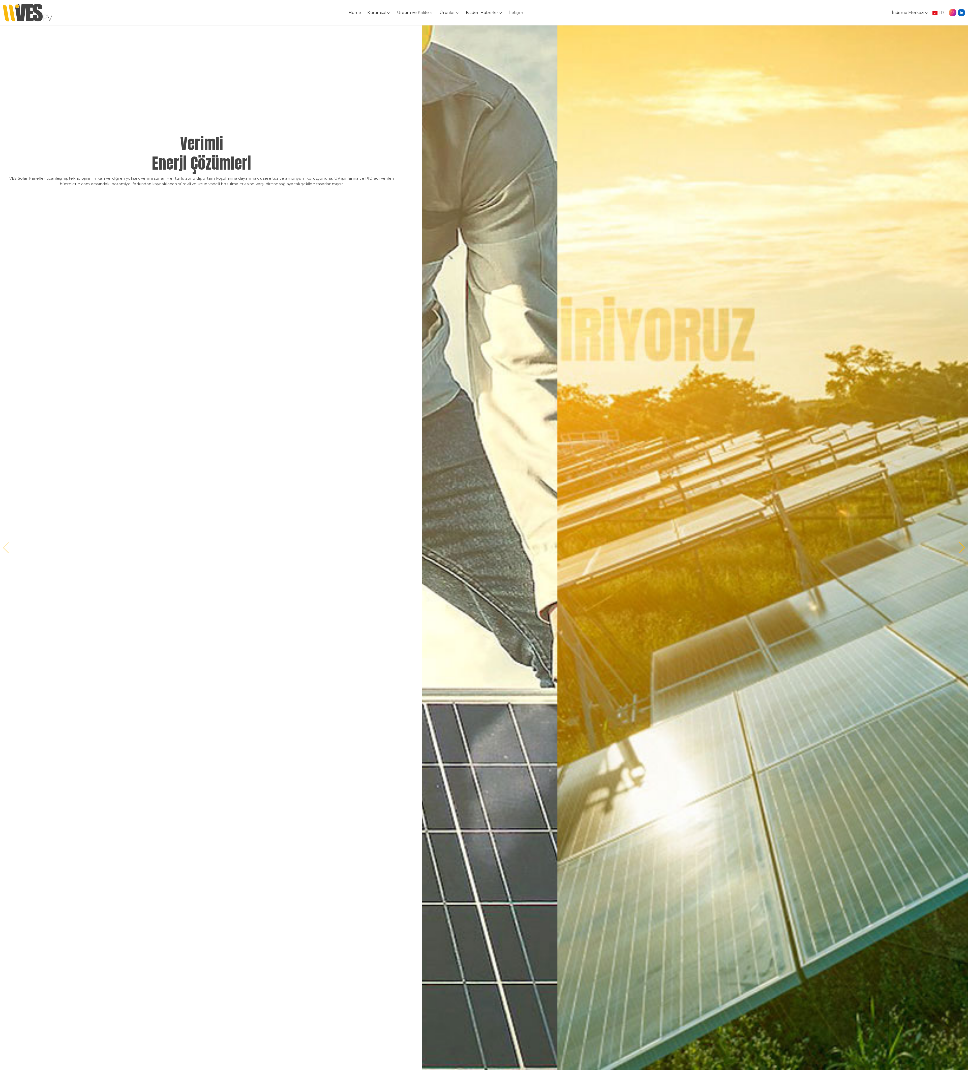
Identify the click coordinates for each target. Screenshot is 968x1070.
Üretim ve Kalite (413, 13)
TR (941, 13)
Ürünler (447, 13)
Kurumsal (376, 13)
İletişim (516, 13)
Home (355, 13)
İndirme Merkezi (908, 13)
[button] (6, 547)
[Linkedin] (961, 12)
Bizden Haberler (482, 13)
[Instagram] (952, 12)
